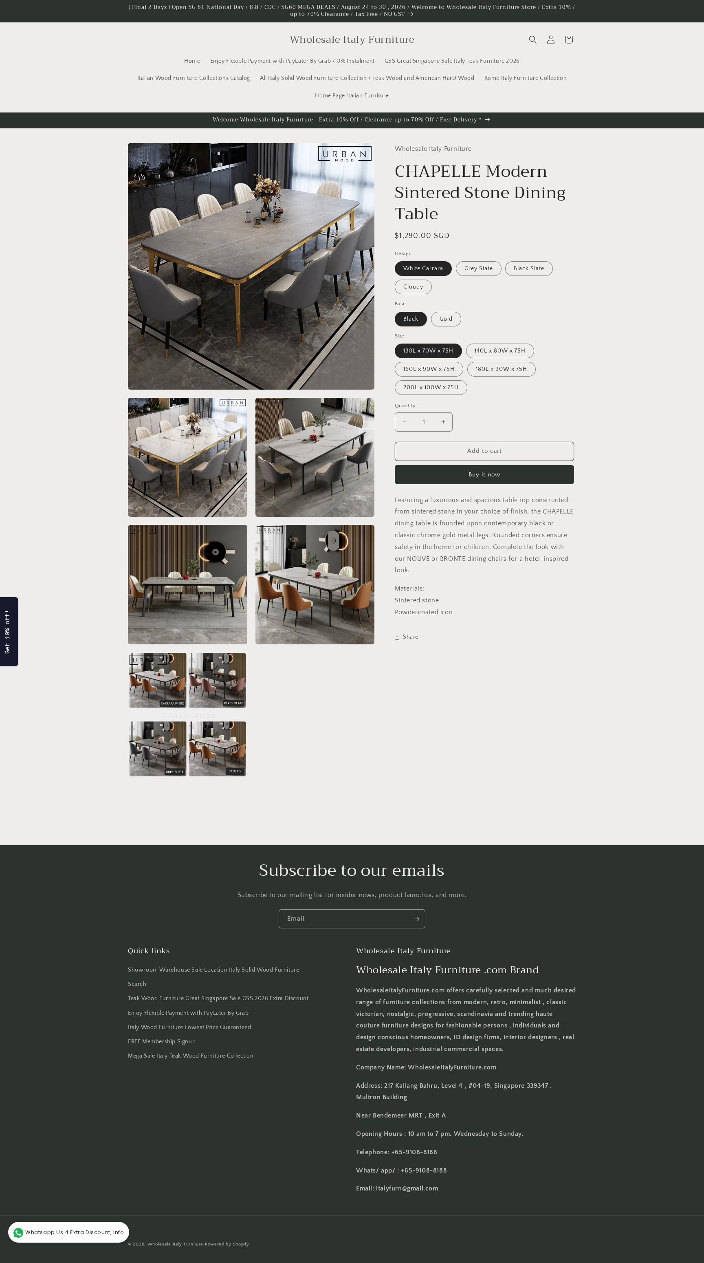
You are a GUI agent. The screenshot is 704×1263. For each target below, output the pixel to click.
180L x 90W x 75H (501, 369)
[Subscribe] (416, 918)
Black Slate (529, 268)
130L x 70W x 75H (428, 351)
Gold (446, 319)
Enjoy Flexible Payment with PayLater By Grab (188, 1013)
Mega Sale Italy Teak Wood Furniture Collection (191, 1056)
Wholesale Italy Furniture (175, 1244)
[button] (533, 39)
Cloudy (413, 287)
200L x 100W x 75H (431, 387)
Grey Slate (478, 268)
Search (137, 984)
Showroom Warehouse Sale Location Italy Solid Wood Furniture (213, 970)
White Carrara (423, 268)
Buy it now (484, 474)
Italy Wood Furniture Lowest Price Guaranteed (189, 1027)
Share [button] (410, 637)
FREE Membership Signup (162, 1041)
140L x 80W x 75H (500, 351)
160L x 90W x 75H (429, 369)
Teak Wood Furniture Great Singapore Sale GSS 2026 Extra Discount (218, 999)
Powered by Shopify (227, 1244)
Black (410, 319)
